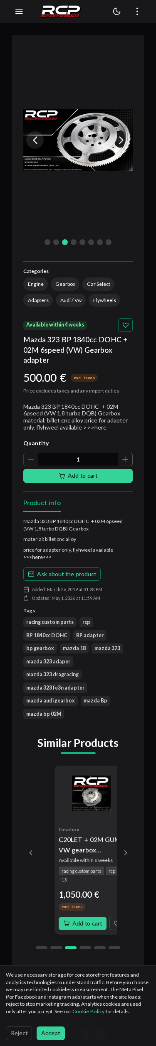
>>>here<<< (37, 557)
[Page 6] (114, 947)
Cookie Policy (89, 1011)
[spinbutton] (78, 460)
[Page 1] (41, 947)
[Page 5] (100, 947)
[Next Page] (125, 853)
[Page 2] (56, 947)
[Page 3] (71, 947)
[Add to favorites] (125, 325)
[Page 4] (85, 947)
